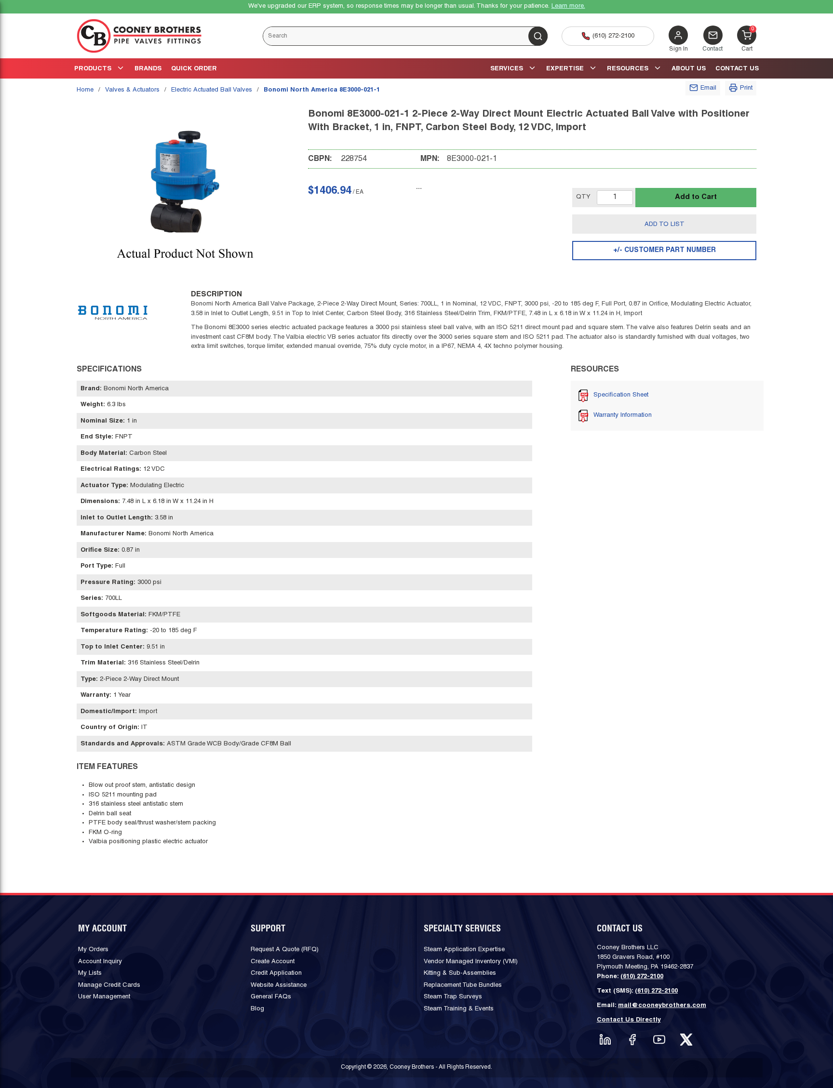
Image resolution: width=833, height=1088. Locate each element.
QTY (583, 197)
